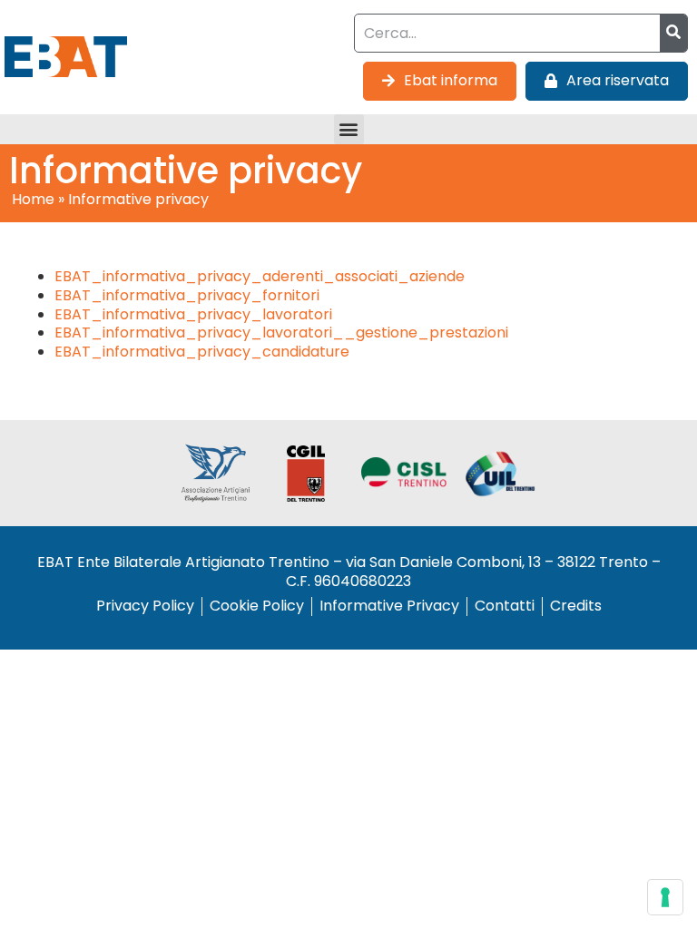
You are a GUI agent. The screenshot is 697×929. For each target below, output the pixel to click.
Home (33, 199)
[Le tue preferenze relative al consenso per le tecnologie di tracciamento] (665, 897)
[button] (349, 129)
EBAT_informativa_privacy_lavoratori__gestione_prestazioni (281, 332)
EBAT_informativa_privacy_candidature (201, 351)
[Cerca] (673, 33)
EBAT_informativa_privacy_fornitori (186, 295)
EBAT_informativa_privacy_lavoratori (193, 314)
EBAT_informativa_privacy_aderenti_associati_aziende (259, 276)
